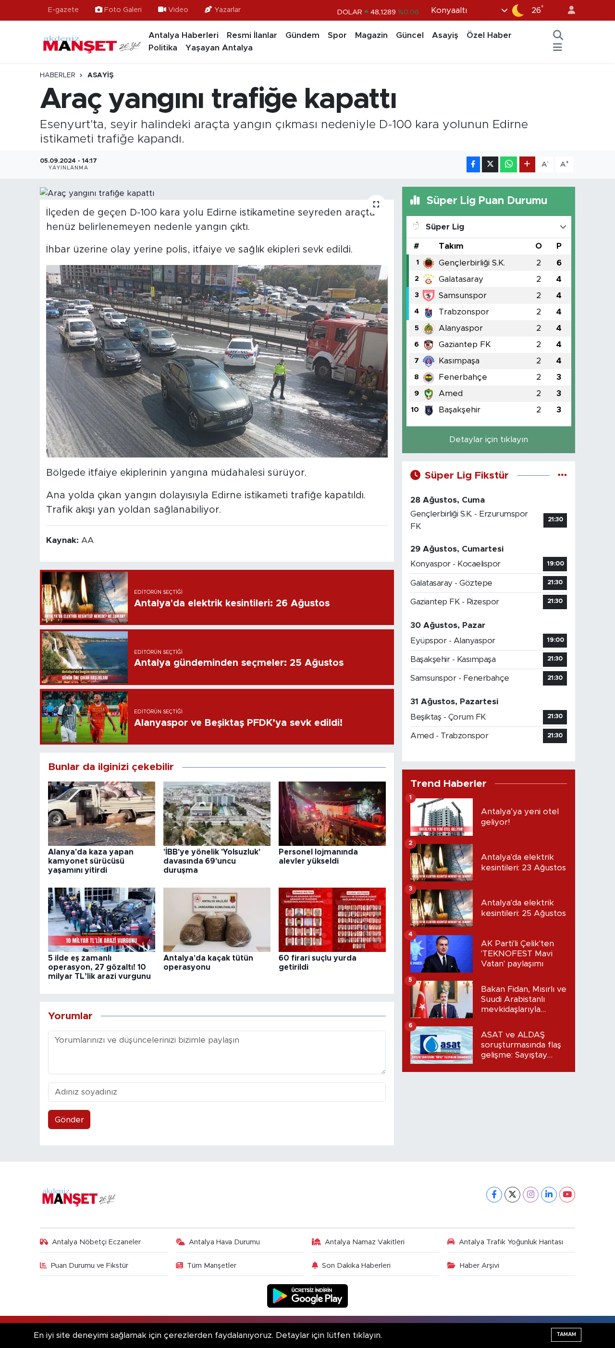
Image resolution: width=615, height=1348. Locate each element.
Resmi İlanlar (252, 35)
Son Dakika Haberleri (356, 1265)
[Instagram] (531, 1195)
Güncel (410, 35)
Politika (162, 48)
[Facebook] (494, 1195)
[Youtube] (567, 1195)
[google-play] (307, 1295)
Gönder (69, 1120)
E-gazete (63, 9)
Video (178, 9)
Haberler (57, 75)
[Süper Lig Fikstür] (562, 475)
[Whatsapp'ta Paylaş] (508, 164)
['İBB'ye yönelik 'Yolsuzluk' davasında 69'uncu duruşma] (217, 813)
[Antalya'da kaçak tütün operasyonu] (217, 919)
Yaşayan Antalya (219, 48)
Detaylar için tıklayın (488, 439)
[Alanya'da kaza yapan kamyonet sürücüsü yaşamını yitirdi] (101, 813)
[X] (512, 1195)
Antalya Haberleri (183, 35)
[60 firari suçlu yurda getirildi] (332, 919)
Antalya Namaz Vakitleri (365, 1242)
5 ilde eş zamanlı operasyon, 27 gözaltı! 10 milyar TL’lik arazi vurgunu (99, 967)
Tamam (566, 1334)
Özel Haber (489, 35)
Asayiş (445, 35)
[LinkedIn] (549, 1195)
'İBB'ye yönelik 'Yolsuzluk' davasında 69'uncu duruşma (211, 861)
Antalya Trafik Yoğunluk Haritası (511, 1242)
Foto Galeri (123, 9)
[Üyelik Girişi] (567, 10)
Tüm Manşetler (211, 1265)
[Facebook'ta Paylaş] (473, 164)
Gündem (302, 35)
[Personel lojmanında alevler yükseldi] (332, 813)
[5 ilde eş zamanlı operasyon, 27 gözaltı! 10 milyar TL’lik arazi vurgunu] (101, 919)
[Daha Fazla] (527, 164)
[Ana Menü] (557, 48)
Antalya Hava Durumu (224, 1242)
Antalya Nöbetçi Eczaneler (96, 1242)
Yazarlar (227, 9)
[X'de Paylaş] (490, 164)
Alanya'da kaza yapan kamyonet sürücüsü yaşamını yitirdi (91, 861)
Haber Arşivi (479, 1265)
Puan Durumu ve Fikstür (89, 1265)
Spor (337, 35)
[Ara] (558, 35)
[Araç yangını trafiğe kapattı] (217, 193)
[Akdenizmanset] (92, 41)
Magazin (371, 35)
